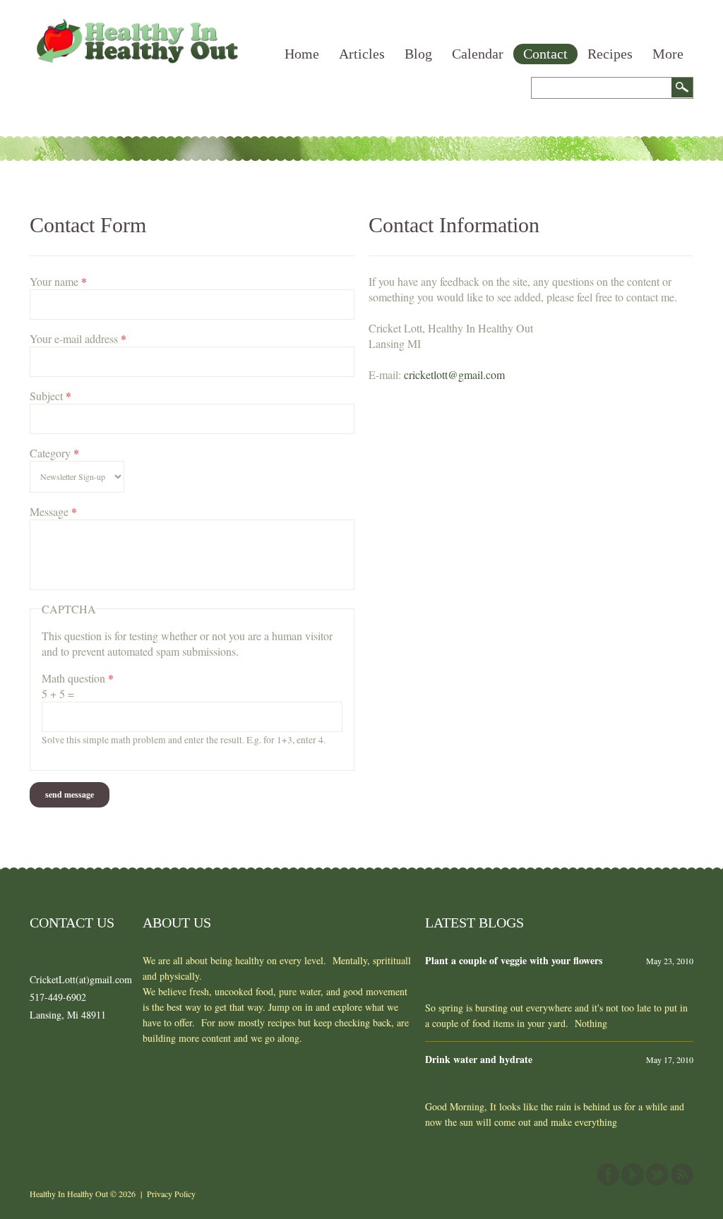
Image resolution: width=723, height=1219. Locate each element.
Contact (545, 53)
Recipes (610, 53)
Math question (78, 678)
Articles (362, 53)
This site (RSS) (682, 1174)
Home (302, 53)
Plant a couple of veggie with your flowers (513, 960)
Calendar (477, 53)
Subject (50, 395)
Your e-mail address (78, 338)
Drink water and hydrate (478, 1059)
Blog (418, 53)
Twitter (657, 1174)
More (667, 53)
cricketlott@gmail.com (454, 374)
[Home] (135, 26)
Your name (58, 281)
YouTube (632, 1174)
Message (53, 511)
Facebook (608, 1174)
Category (54, 452)
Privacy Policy (171, 1193)
